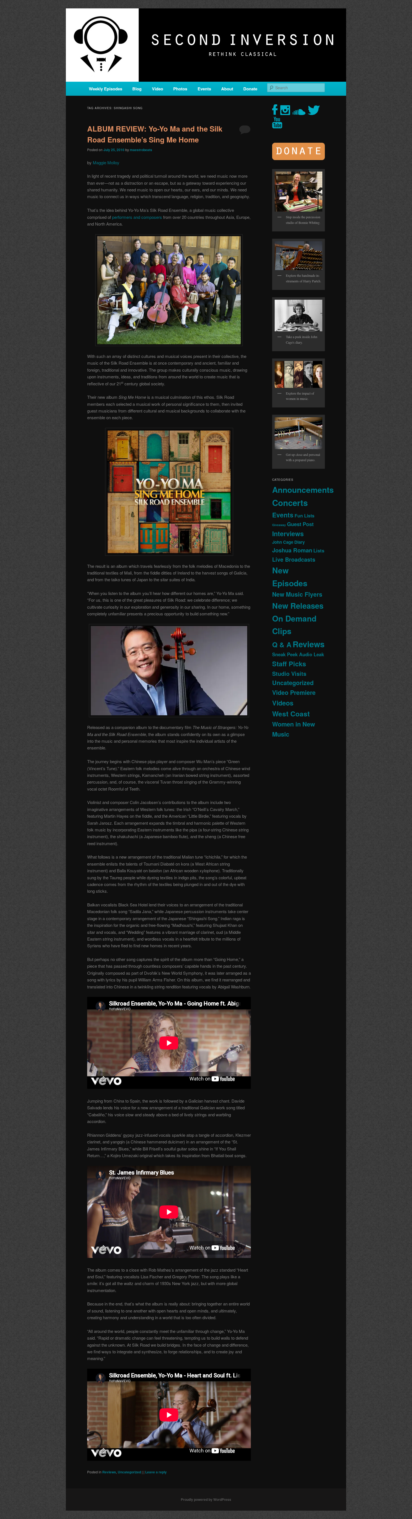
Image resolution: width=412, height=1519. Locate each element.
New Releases (297, 605)
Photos (180, 89)
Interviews (288, 533)
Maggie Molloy (106, 162)
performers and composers (137, 217)
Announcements (303, 489)
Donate (250, 89)
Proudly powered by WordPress (206, 1499)
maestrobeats (141, 149)
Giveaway (279, 525)
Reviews (109, 1472)
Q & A (281, 644)
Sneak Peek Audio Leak (298, 654)
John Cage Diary (288, 542)
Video (157, 89)
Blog (137, 89)
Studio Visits (289, 674)
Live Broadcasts (293, 559)
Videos (282, 702)
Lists (318, 550)
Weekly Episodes (105, 89)
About (227, 89)
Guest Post (300, 524)
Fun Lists (304, 515)
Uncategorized (129, 1472)
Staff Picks (289, 663)
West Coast (291, 714)
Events (204, 89)
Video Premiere (294, 692)
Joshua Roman (292, 550)
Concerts (290, 502)
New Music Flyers (297, 594)
